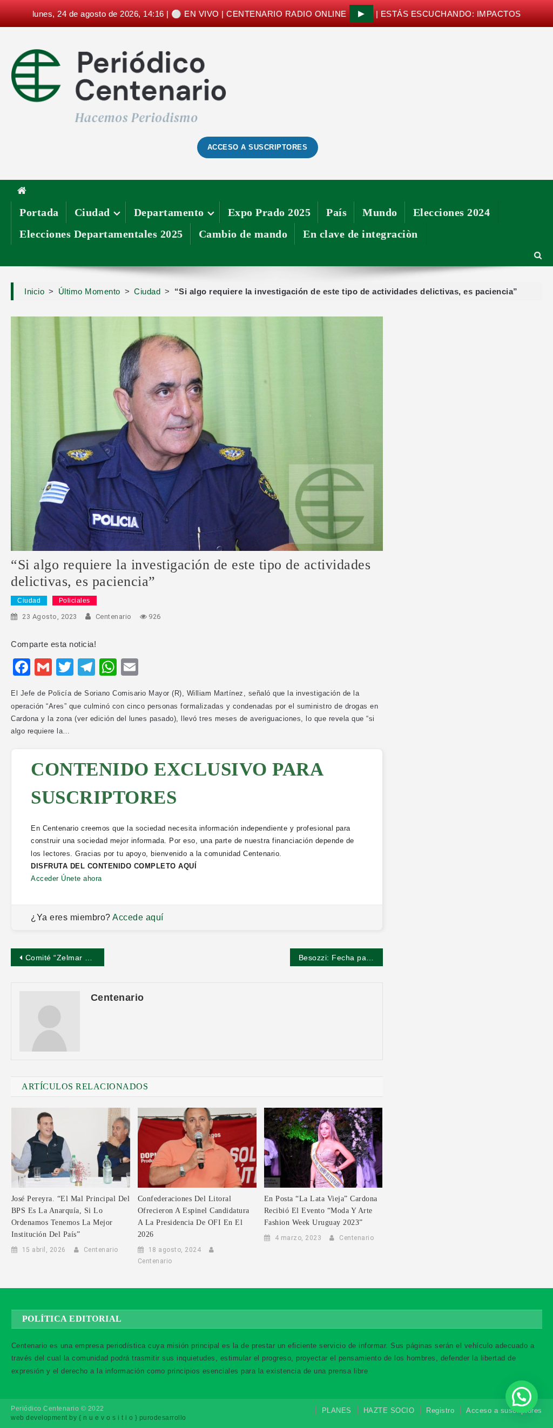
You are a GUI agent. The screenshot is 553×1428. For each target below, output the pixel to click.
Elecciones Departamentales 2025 (101, 234)
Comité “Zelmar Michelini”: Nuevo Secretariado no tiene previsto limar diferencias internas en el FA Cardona (64, 957)
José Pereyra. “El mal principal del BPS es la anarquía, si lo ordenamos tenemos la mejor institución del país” (70, 1216)
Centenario (114, 616)
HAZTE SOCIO (389, 1410)
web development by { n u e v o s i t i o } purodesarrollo (98, 1418)
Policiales (74, 600)
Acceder (45, 878)
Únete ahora (81, 878)
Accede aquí (138, 917)
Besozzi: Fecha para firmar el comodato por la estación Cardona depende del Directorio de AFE (341, 957)
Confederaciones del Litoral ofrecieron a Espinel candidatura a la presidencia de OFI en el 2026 (193, 1216)
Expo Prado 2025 (269, 212)
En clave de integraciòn (360, 234)
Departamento (169, 212)
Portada (39, 212)
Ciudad (92, 212)
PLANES (337, 1410)
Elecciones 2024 (451, 212)
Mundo (379, 212)
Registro (440, 1410)
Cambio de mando (243, 234)
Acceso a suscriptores (504, 1410)
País (336, 212)
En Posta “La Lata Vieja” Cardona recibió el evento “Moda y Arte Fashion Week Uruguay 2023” (320, 1211)
